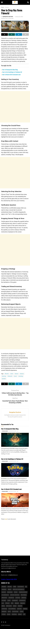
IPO (12, 603)
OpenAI (20, 606)
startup (25, 608)
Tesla (21, 611)
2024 (11, 373)
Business (10, 592)
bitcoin (4, 592)
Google (4, 600)
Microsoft (9, 606)
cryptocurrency (23, 592)
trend (15, 376)
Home (2, 7)
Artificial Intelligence (18, 589)
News (14, 606)
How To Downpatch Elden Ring (10, 69)
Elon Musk (23, 595)
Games (22, 373)
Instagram (14, 600)
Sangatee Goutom (8, 16)
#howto (7, 373)
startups (4, 611)
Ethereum (4, 597)
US (24, 614)
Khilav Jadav (5, 431)
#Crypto (4, 586)
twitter (19, 614)
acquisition (21, 586)
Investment (22, 600)
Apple (9, 589)
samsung (4, 608)
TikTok (3, 614)
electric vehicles (15, 595)
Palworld (10, 376)
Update (4, 378)
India (9, 600)
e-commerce (5, 595)
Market (17, 603)
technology (15, 611)
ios (3, 603)
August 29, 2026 (12, 431)
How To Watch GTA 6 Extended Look (11, 74)
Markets (23, 603)
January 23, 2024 (19, 16)
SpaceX (19, 608)
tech (9, 611)
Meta (3, 606)
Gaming (7, 7)
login (6, 519)
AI (26, 586)
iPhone (7, 603)
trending (21, 376)
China (15, 592)
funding (18, 597)
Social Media (12, 608)
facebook (11, 597)
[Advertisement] (15, 106)
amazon (4, 589)
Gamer (16, 373)
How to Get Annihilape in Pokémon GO (12, 72)
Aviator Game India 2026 (9, 579)
